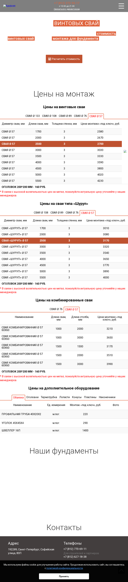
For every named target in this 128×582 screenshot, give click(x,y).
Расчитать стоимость (65, 59)
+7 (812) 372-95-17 (66, 3)
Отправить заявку (64, 503)
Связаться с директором (67, 9)
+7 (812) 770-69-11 (75, 549)
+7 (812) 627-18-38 (75, 557)
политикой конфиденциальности (64, 568)
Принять (64, 576)
